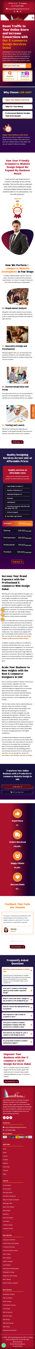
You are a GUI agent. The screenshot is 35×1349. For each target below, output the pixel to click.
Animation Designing (9, 1196)
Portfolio (5, 1159)
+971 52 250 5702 (18, 792)
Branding (6, 1214)
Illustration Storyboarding (10, 1268)
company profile (7, 638)
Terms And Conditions (17, 1344)
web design (27, 636)
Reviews (5, 1163)
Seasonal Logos (7, 1316)
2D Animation (7, 1185)
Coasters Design (8, 1225)
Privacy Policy (17, 1346)
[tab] (17, 523)
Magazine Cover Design (10, 1276)
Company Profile (8, 1228)
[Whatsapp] (14, 11)
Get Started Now (10, 1081)
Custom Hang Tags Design (11, 1243)
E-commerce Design (9, 1247)
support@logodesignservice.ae (18, 9)
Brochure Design (8, 1218)
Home (4, 1149)
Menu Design (7, 1279)
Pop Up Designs (7, 1298)
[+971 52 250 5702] (2, 610)
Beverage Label (7, 1203)
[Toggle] (33, 18)
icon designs (6, 755)
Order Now (16, 442)
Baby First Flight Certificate (11, 1200)
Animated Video (7, 1192)
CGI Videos (6, 1221)
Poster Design (7, 1301)
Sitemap (5, 1170)
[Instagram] (20, 11)
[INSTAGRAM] (2, 619)
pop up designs (27, 755)
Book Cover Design (8, 1207)
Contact (5, 1156)
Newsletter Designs (9, 1294)
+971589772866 (18, 6)
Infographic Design (9, 1272)
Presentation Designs (9, 1305)
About (4, 1152)
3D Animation (7, 1189)
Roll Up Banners (8, 1312)
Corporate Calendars (9, 1240)
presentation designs (21, 638)
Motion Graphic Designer (10, 1283)
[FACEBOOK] (2, 614)
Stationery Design (8, 1323)
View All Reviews (16, 947)
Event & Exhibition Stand (10, 1250)
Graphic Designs (8, 1261)
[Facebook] (17, 11)
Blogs (4, 1174)
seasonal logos (14, 755)
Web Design (6, 1326)
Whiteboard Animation (10, 1330)
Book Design (6, 1210)
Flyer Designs (7, 1258)
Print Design (6, 1308)
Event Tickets (7, 1254)
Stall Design (6, 1319)
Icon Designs (7, 1265)
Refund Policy (17, 1342)
